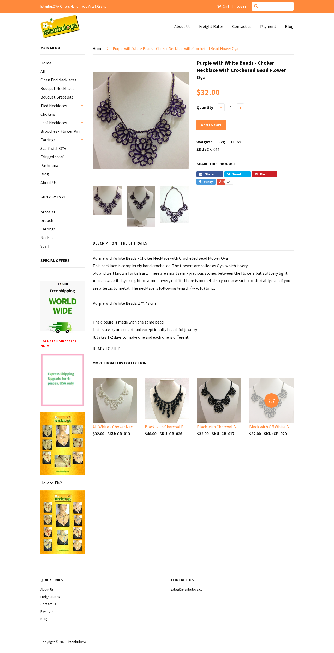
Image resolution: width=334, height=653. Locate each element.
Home (45, 62)
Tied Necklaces (53, 105)
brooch (46, 220)
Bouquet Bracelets (57, 97)
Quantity (204, 107)
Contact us (242, 26)
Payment (268, 26)
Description (105, 243)
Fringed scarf (52, 156)
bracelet (48, 212)
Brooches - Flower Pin (60, 131)
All (42, 71)
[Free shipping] (62, 307)
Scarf (45, 246)
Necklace (48, 237)
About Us (182, 26)
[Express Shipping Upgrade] (62, 380)
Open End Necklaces (58, 79)
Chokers (47, 114)
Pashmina (49, 165)
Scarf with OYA (53, 148)
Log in (241, 6)
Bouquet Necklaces (57, 88)
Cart (225, 6)
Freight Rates (211, 26)
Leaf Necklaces (53, 122)
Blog (289, 26)
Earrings (48, 139)
